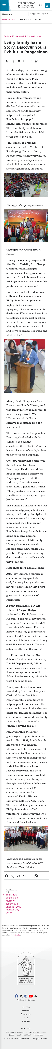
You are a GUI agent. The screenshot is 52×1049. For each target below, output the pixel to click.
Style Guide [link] (15, 935)
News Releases (8, 19)
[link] (7, 876)
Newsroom (7, 14)
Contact (37, 19)
